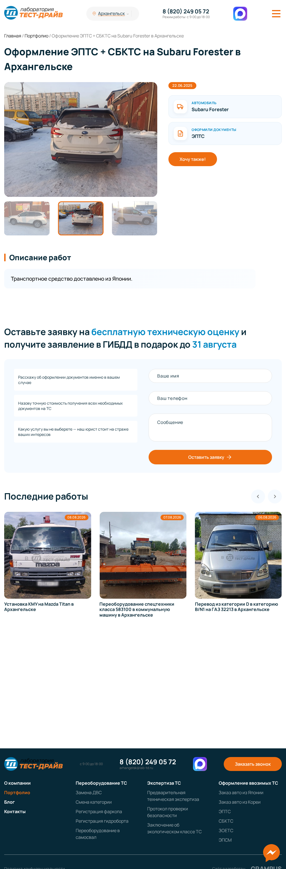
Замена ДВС (89, 792)
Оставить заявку (206, 457)
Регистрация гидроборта (102, 821)
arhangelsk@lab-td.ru (136, 768)
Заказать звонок (253, 764)
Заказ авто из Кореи (240, 802)
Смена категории (94, 802)
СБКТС (226, 821)
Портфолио (17, 792)
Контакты (15, 811)
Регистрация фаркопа (99, 811)
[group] (81, 139)
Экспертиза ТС (164, 783)
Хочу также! (193, 159)
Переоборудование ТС (101, 783)
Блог (9, 802)
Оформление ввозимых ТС (248, 783)
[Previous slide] (258, 496)
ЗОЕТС (226, 830)
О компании (17, 783)
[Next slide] (275, 496)
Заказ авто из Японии (241, 792)
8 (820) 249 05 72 (186, 11)
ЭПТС (225, 811)
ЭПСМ (225, 840)
